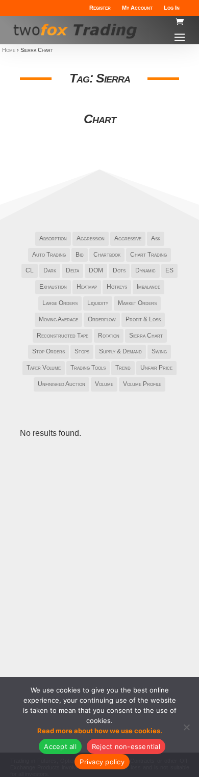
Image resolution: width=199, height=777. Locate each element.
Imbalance (148, 286)
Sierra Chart (146, 335)
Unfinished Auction (61, 383)
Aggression (91, 238)
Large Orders (60, 303)
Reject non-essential (126, 746)
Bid (80, 254)
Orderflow (102, 319)
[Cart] (180, 22)
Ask (155, 238)
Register (100, 8)
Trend (123, 367)
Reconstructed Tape (62, 335)
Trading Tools (88, 367)
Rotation (108, 335)
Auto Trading (49, 254)
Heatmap (87, 286)
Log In (172, 8)
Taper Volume (44, 367)
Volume (104, 383)
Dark (49, 270)
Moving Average (58, 319)
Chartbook (106, 254)
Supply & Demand (120, 351)
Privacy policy (102, 762)
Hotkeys (117, 286)
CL (30, 270)
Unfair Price (156, 367)
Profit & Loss (143, 319)
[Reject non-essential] (186, 727)
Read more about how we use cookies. (99, 731)
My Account (137, 8)
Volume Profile (142, 383)
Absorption (53, 238)
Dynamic (145, 270)
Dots (119, 270)
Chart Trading (148, 254)
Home (8, 50)
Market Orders (137, 303)
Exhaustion (53, 286)
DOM (96, 270)
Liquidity (97, 303)
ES (169, 270)
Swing (159, 351)
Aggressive (127, 238)
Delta (72, 270)
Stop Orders (48, 351)
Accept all (60, 746)
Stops (81, 351)
